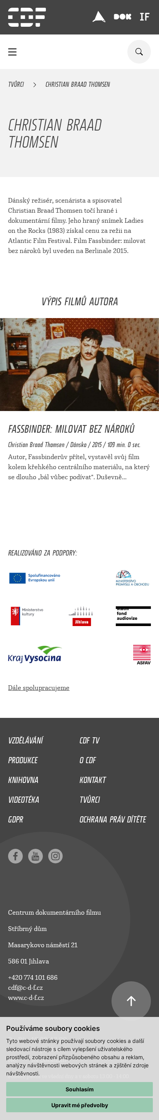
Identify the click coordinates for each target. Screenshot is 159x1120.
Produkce (22, 758)
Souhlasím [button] (80, 1089)
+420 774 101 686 (33, 977)
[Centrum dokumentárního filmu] (27, 17)
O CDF (88, 758)
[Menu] (12, 51)
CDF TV (89, 738)
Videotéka (23, 798)
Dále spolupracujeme (38, 688)
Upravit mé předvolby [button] (79, 1105)
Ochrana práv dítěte (113, 817)
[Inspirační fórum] (145, 16)
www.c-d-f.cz (26, 997)
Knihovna (23, 778)
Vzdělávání (25, 738)
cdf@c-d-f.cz (25, 987)
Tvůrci (16, 83)
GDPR (15, 817)
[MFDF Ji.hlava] (99, 16)
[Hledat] (139, 52)
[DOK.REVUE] (122, 17)
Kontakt (93, 778)
